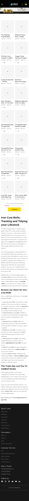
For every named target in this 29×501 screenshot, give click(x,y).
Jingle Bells (4, 422)
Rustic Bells (4, 411)
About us (3, 435)
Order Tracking (5, 456)
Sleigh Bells (4, 417)
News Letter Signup (6, 443)
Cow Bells (4, 420)
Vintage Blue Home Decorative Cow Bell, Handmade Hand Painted (7, 150)
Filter (15, 17)
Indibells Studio (9, 391)
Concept (3, 438)
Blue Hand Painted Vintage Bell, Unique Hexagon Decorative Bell (7, 174)
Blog (2, 441)
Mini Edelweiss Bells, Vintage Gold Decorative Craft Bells (7, 127)
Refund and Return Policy (8, 453)
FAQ (2, 451)
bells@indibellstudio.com (7, 469)
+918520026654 (5, 471)
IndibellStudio (16, 488)
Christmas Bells (5, 425)
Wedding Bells (5, 428)
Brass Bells (4, 414)
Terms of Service (5, 462)
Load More (14, 209)
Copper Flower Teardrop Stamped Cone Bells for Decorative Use (21, 58)
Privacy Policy (5, 459)
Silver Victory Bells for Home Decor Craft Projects (21, 197)
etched (23, 332)
